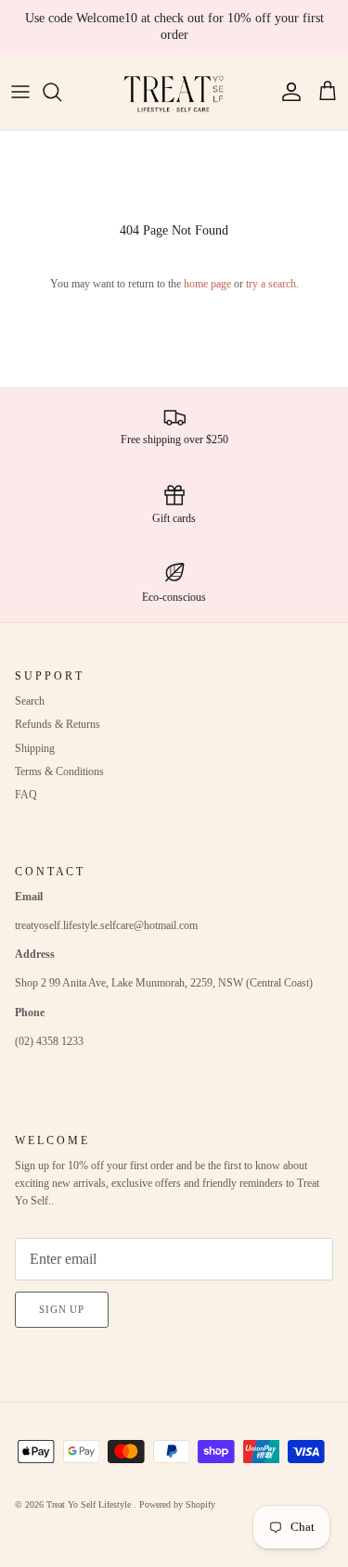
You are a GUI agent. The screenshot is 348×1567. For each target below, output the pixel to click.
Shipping (35, 748)
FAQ (26, 794)
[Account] (286, 91)
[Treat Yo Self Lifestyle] (174, 92)
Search (30, 700)
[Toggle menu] (20, 91)
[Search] (61, 91)
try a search (271, 283)
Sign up (61, 1309)
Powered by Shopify (177, 1504)
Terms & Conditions (59, 771)
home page (207, 283)
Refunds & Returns (57, 724)
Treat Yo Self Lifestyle (90, 1504)
